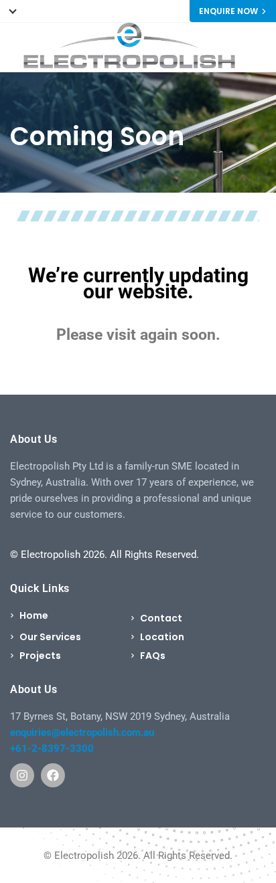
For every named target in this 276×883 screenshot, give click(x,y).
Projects (40, 655)
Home (33, 615)
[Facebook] (53, 775)
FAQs (152, 655)
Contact (161, 618)
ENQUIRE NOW (228, 11)
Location (162, 637)
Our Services (50, 637)
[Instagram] (22, 775)
